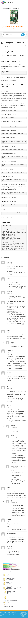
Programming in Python (12, 45)
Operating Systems (10, 581)
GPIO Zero (9, 592)
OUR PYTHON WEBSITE (12, 600)
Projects (7, 602)
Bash (7, 575)
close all (9, 571)
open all (4, 571)
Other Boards (9, 582)
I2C (20, 45)
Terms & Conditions (8, 612)
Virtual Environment (11, 599)
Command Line (9, 577)
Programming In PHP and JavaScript (13, 587)
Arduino (7, 574)
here (16, 57)
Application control (11, 591)
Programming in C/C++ (10, 586)
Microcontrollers (9, 579)
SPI (7, 597)
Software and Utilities (10, 604)
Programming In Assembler (11, 584)
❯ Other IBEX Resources (8, 606)
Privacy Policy (15, 612)
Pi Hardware (8, 583)
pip (7, 601)
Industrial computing (10, 578)
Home (1, 612)
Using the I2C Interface (13, 595)
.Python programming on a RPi (13, 590)
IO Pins (8, 596)
